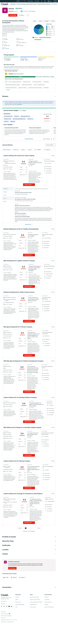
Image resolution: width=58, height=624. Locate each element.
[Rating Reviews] (10, 11)
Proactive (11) (30, 118)
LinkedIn (6, 577)
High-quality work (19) (25, 116)
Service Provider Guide (49, 607)
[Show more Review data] (29, 184)
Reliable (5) (12, 121)
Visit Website (13, 15)
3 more (8, 89)
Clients (53, 21)
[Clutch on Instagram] (6, 606)
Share (53, 155)
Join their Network (31, 11)
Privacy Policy (3, 611)
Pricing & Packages (41, 4)
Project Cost (15, 149)
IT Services (18, 4)
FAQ (16, 607)
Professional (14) (7, 118)
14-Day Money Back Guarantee (36, 602)
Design (27, 4)
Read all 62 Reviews (29, 138)
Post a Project (54, 4)
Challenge (5, 191)
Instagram (23, 577)
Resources (48, 4)
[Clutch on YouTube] (9, 606)
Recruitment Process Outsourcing (35, 87)
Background (5, 188)
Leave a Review (30, 1)
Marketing (23, 4)
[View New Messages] (45, 1)
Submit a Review (49, 144)
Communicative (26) (8, 116)
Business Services (33, 4)
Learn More (19, 104)
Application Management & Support (13, 84)
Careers (16, 599)
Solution (4, 195)
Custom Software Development (49, 26)
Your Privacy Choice (4, 613)
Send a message (12, 568)
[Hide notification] (54, 101)
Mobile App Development (27, 84)
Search (18, 1)
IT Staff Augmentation (36, 81)
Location (29, 149)
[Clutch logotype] (4, 4)
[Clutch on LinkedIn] (11, 606)
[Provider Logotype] (5, 10)
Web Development (26, 81)
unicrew (11, 9)
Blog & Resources (33, 604)
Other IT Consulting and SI (39, 84)
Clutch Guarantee (48, 602)
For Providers (36, 1)
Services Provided (6, 149)
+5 (25, 42)
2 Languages (20, 45)
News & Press (18, 602)
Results (4, 198)
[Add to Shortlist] (28, 15)
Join (55, 1)
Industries (46, 21)
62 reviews (16, 11)
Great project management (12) (19, 118)
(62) (50, 118)
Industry (23, 149)
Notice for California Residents (6, 615)
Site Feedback (3, 601)
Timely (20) (16, 116)
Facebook (15, 577)
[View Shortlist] (41, 1)
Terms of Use (3, 617)
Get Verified (47, 599)
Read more (4, 35)
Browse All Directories (34, 597)
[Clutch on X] (4, 606)
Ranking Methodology (19, 604)
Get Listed (47, 597)
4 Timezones (6, 48)
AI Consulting (50, 31)
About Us (17, 597)
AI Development (50, 33)
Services (34, 21)
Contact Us (3, 603)
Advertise (46, 604)
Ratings (4, 201)
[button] (7, 150)
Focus (40, 21)
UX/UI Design (46, 81)
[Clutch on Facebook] (1, 606)
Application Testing (22, 87)
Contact (22, 15)
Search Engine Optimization (11, 87)
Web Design (46, 87)
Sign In (50, 1)
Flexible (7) (6, 121)
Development (13, 4)
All (6, 81)
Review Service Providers (35, 599)
